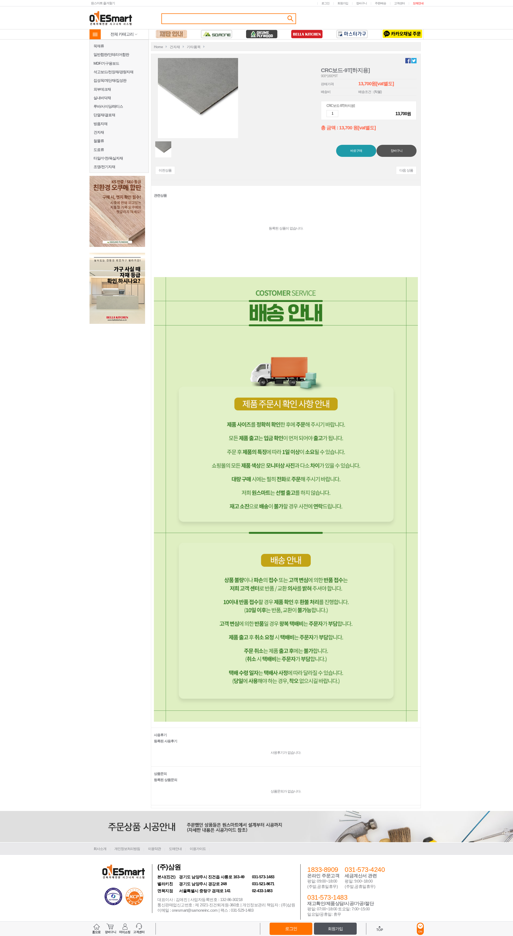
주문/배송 (380, 3)
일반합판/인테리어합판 (111, 54)
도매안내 (418, 3)
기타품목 (194, 47)
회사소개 (100, 849)
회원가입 (342, 3)
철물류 (99, 141)
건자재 (99, 132)
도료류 (99, 149)
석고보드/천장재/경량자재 (113, 72)
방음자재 (100, 124)
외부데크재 (102, 89)
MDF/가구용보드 (106, 63)
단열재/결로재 (104, 115)
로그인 (325, 3)
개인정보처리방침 (127, 849)
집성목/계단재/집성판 (110, 80)
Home (158, 47)
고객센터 (399, 3)
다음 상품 (406, 170)
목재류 (99, 46)
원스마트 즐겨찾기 (103, 3)
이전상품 (165, 170)
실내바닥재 (102, 98)
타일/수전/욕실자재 (108, 158)
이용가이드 (198, 849)
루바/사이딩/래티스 (108, 106)
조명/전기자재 (104, 167)
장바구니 (361, 3)
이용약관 (154, 849)
